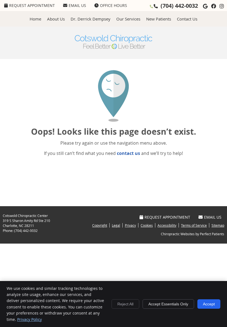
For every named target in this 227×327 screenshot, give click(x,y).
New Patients (158, 19)
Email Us (77, 5)
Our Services (128, 19)
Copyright (99, 225)
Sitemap (217, 225)
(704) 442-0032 (179, 5)
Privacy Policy (29, 319)
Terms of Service (194, 225)
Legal (116, 225)
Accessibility (167, 225)
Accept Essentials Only (168, 304)
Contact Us (187, 19)
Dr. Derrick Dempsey (90, 19)
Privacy (130, 225)
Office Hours (113, 5)
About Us (56, 19)
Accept (209, 304)
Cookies (147, 225)
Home (35, 19)
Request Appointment (32, 5)
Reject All (125, 304)
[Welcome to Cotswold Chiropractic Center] (113, 47)
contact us (128, 153)
